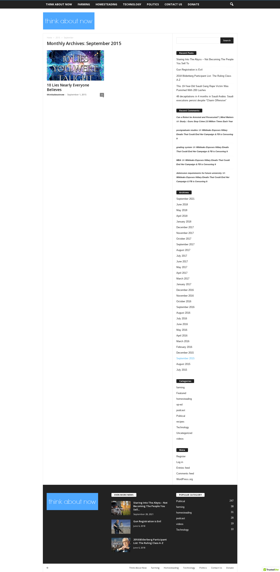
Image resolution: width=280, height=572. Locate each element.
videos (180, 438)
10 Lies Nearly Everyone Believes (68, 87)
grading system (184, 147)
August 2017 (183, 250)
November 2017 (185, 233)
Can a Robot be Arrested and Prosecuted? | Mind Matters (205, 117)
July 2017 (181, 255)
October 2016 (183, 301)
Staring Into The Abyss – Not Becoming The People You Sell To (205, 61)
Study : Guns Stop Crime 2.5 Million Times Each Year (206, 121)
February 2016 (184, 347)
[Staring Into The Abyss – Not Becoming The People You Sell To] (120, 508)
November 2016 (185, 295)
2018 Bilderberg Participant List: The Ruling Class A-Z (203, 77)
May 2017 (181, 267)
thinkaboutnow (55, 94)
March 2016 (182, 341)
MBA (178, 160)
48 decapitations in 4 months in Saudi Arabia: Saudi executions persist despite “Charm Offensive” (204, 98)
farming (180, 387)
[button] (231, 4)
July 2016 (181, 318)
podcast (180, 410)
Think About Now (59, 4)
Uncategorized (184, 433)
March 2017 (182, 278)
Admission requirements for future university (199, 173)
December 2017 (185, 227)
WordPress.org (184, 479)
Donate (193, 4)
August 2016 (183, 312)
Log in (179, 462)
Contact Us (173, 4)
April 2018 (181, 215)
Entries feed (183, 467)
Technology (132, 4)
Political (180, 416)
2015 (58, 37)
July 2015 (181, 369)
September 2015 (185, 358)
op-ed (179, 404)
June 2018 (182, 204)
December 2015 (185, 352)
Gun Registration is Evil (189, 69)
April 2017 (181, 272)
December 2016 (185, 290)
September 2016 (185, 307)
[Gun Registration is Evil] (120, 527)
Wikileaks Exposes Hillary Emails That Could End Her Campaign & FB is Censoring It (204, 134)
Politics (153, 4)
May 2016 (181, 329)
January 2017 (183, 284)
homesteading (184, 398)
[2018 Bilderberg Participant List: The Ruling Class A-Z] (120, 545)
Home (49, 37)
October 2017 (183, 238)
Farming (84, 4)
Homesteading (106, 4)
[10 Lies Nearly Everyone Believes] (75, 65)
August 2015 (183, 364)
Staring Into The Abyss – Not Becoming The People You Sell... (150, 506)
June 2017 (182, 261)
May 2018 (181, 210)
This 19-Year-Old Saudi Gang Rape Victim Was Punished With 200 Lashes (202, 88)
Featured (181, 393)
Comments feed (185, 473)
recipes (180, 421)
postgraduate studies (187, 130)
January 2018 (183, 221)
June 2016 (182, 324)
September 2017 (185, 244)
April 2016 (181, 335)
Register (181, 456)
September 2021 (185, 198)
